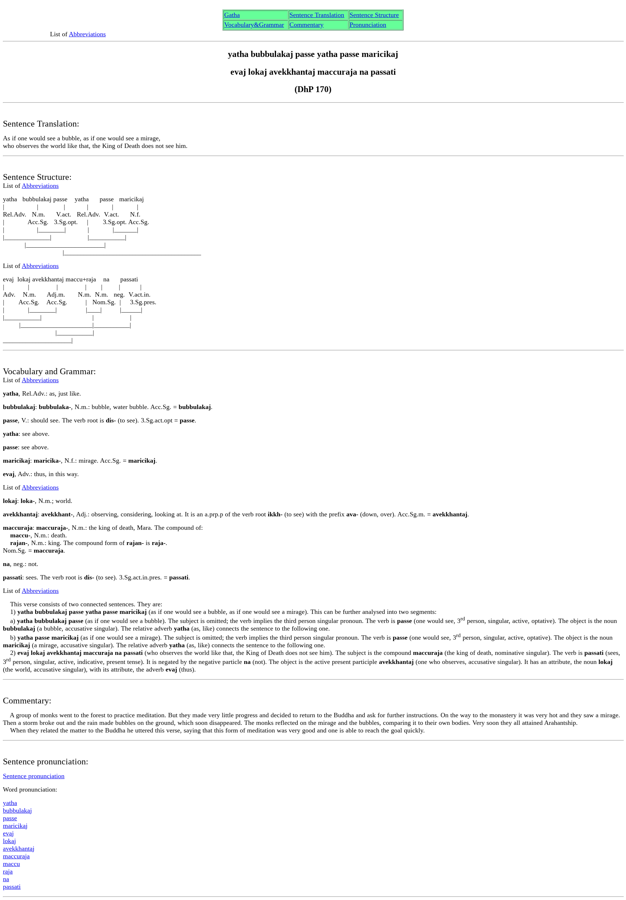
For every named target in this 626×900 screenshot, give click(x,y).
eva (8, 833)
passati (12, 886)
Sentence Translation (316, 14)
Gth (232, 14)
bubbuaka (17, 810)
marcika (15, 825)
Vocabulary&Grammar (254, 24)
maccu (11, 863)
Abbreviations (87, 34)
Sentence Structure (374, 14)
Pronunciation (368, 24)
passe (10, 818)
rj (8, 871)
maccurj (16, 856)
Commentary (306, 24)
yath (10, 802)
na (6, 879)
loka (9, 841)
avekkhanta (18, 848)
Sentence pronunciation (33, 776)
